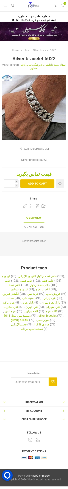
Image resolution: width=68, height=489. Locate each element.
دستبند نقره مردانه (32, 329)
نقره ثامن (10, 311)
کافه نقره (51, 311)
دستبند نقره (29, 298)
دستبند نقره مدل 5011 (17, 315)
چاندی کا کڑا (41, 324)
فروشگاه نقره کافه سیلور (31, 66)
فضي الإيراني (19, 324)
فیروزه (6, 276)
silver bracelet (47, 315)
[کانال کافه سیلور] (34, 31)
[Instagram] (30, 440)
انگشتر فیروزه (10, 294)
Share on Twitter (25, 206)
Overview (34, 217)
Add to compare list (36, 149)
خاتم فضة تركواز (40, 285)
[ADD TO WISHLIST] (60, 183)
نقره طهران (53, 307)
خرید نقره (32, 294)
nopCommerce (41, 475)
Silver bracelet (31, 241)
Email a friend (44, 206)
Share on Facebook (31, 206)
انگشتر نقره (43, 289)
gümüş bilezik (19, 320)
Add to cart (37, 183)
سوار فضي (42, 320)
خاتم (8, 280)
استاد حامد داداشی (55, 64)
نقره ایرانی (49, 298)
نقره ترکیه (8, 302)
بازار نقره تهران (51, 302)
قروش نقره (53, 294)
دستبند (10, 298)
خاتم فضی (26, 280)
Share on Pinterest (37, 206)
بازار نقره (28, 302)
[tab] (34, 218)
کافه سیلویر (31, 311)
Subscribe (53, 381)
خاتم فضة (14, 285)
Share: (34, 198)
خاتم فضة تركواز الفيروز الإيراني (37, 276)
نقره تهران (32, 307)
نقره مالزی (11, 307)
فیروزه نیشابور (19, 289)
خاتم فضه (48, 280)
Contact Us (34, 227)
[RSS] (38, 440)
